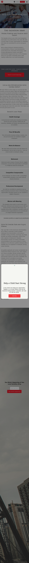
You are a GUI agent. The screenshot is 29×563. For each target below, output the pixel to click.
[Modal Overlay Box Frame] (14, 281)
